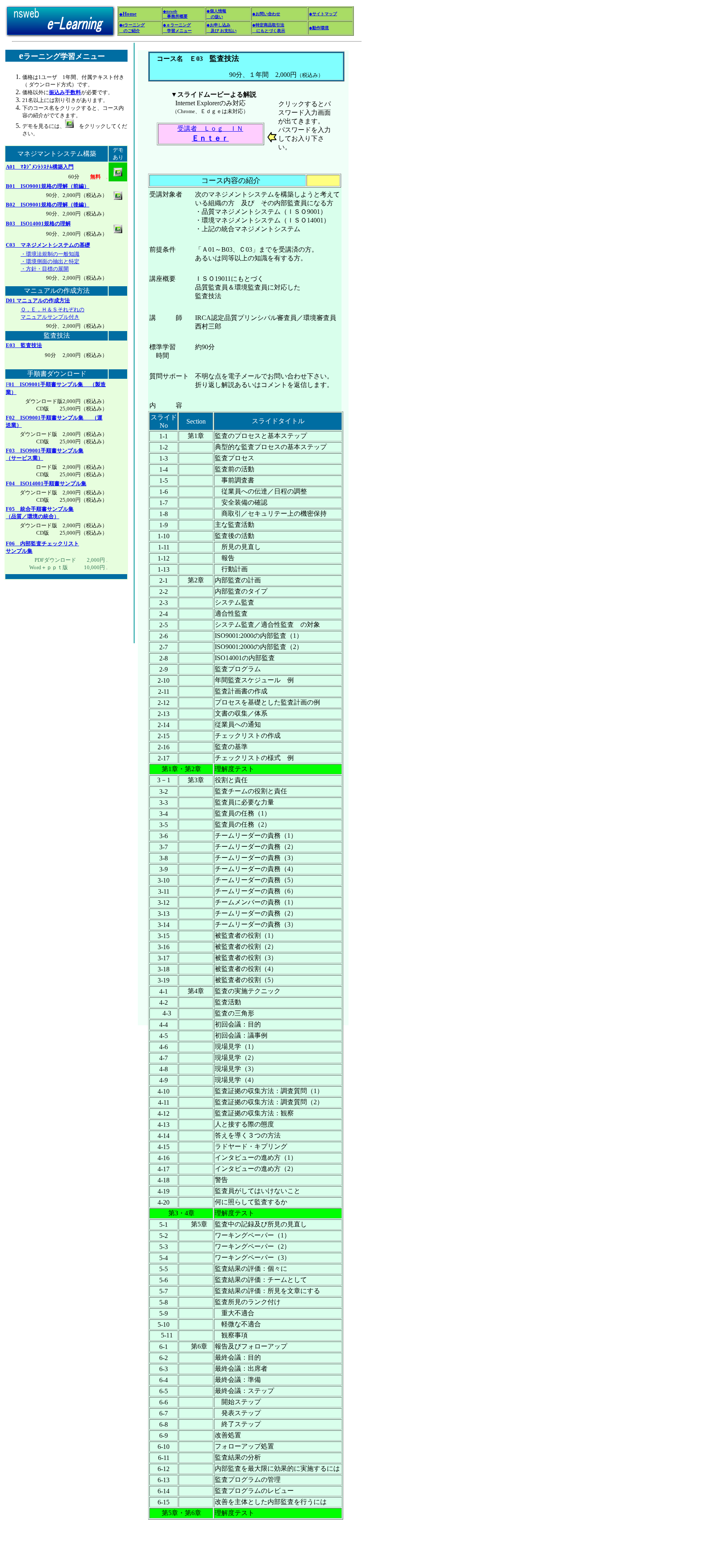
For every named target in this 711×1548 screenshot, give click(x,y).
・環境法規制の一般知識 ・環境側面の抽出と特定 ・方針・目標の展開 (50, 261)
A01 (40, 167)
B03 (38, 223)
